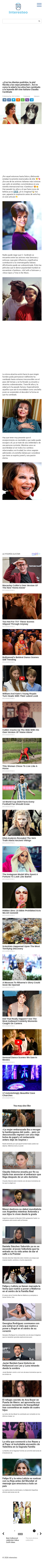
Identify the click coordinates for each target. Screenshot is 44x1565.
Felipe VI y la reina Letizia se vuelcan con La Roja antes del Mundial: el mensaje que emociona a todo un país (21, 1482)
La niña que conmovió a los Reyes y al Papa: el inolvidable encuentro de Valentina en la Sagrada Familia (21, 1444)
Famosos (27, 96)
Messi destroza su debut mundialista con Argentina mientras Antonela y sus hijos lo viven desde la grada (21, 1212)
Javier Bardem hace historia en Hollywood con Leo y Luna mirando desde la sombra (20, 1366)
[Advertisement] (22, 52)
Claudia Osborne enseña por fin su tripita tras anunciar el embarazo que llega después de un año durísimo (21, 1174)
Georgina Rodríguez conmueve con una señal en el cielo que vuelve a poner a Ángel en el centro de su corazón (20, 1327)
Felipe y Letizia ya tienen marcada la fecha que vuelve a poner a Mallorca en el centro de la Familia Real (21, 1289)
